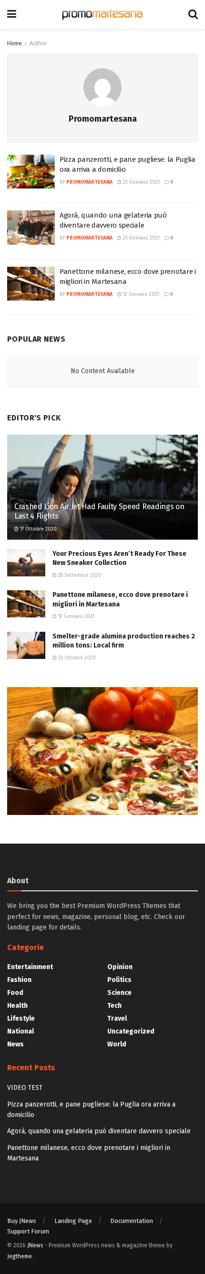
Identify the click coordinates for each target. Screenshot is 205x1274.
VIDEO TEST (24, 1088)
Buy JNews (21, 1220)
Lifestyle (21, 1018)
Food (15, 993)
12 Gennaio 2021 (140, 294)
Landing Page (73, 1220)
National (20, 1031)
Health (17, 1006)
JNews (35, 1245)
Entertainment (30, 967)
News (15, 1044)
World (116, 1044)
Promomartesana (89, 182)
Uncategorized (130, 1031)
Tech (114, 1006)
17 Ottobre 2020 (38, 529)
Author (38, 43)
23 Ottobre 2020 (76, 658)
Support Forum (28, 1231)
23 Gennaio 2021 (141, 182)
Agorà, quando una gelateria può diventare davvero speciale (99, 1131)
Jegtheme (19, 1256)
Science (119, 993)
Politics (119, 980)
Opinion (120, 967)
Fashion (19, 980)
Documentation (131, 1220)
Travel (117, 1018)
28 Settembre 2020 (79, 575)
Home (14, 43)
